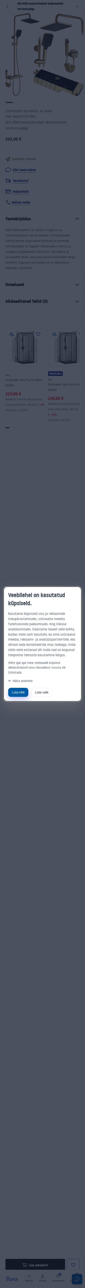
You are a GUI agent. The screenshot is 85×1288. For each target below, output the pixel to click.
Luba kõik (18, 692)
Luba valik (42, 692)
